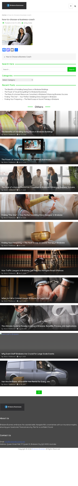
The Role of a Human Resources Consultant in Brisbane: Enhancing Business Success (36, 94)
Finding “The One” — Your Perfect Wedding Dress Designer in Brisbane (30, 97)
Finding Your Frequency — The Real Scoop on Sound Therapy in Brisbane (32, 99)
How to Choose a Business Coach (18, 57)
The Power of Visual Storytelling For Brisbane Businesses (26, 92)
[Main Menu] (71, 6)
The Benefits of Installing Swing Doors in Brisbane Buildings (26, 89)
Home (4, 15)
